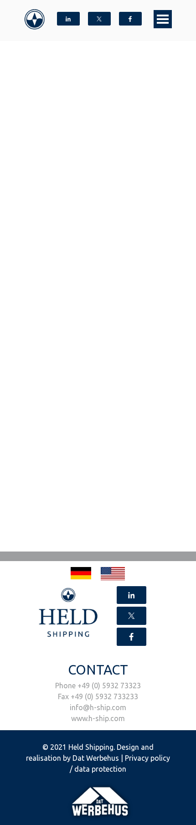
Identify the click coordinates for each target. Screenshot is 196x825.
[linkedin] (68, 19)
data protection (100, 769)
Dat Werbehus (95, 758)
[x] (99, 19)
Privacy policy (147, 758)
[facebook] (130, 19)
